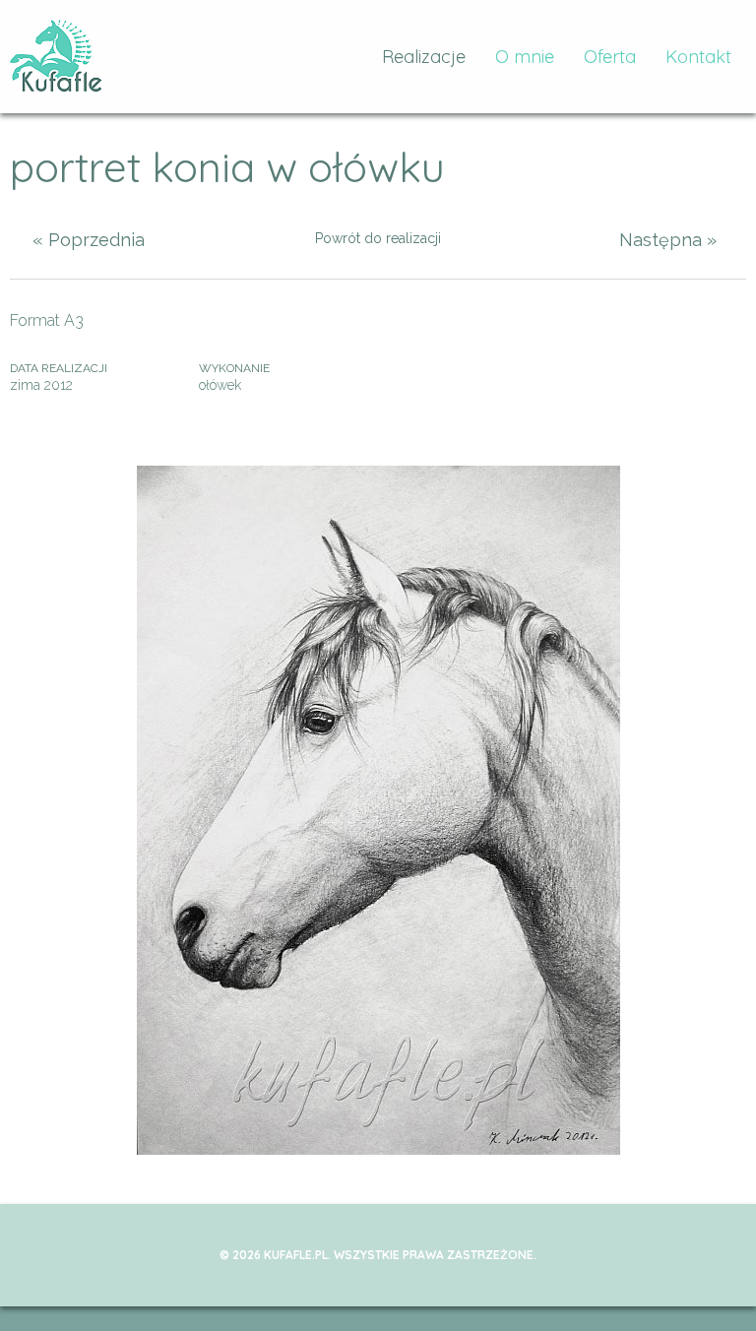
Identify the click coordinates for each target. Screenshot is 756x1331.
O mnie (524, 56)
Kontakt (698, 56)
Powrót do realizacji (378, 238)
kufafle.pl (56, 57)
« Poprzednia (88, 239)
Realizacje (424, 56)
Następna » (668, 239)
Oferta (610, 56)
